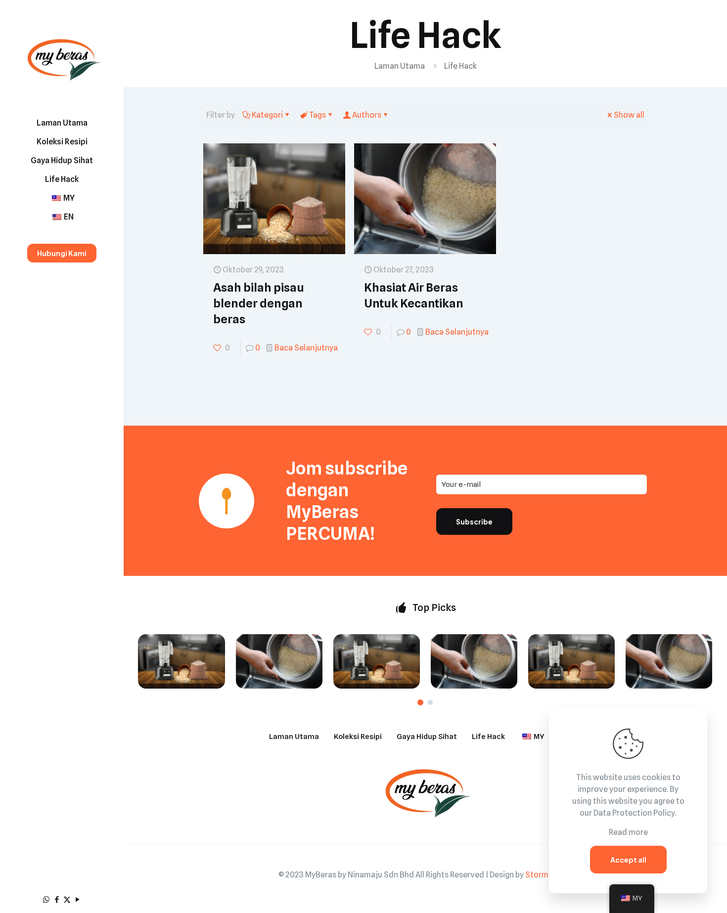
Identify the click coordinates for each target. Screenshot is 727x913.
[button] (420, 702)
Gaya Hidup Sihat (427, 736)
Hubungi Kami (62, 253)
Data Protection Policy (634, 813)
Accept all (628, 859)
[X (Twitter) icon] (67, 899)
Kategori (267, 115)
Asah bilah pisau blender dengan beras (258, 303)
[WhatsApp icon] (46, 899)
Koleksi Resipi (358, 736)
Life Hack (488, 736)
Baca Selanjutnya (306, 347)
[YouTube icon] (77, 899)
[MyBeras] (62, 56)
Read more (628, 832)
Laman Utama (399, 66)
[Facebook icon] (56, 899)
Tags (317, 115)
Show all (629, 115)
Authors (366, 115)
